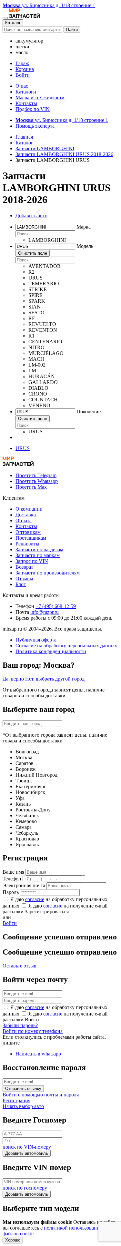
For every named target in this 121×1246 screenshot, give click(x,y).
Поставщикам (30, 538)
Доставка (25, 514)
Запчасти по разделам (39, 549)
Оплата (23, 520)
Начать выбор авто (23, 1106)
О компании (29, 509)
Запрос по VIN (31, 561)
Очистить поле (32, 253)
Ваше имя (13, 872)
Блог (20, 584)
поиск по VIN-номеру (27, 1147)
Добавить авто (31, 215)
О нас (21, 86)
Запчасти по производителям (47, 572)
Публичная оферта (35, 640)
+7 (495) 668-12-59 (55, 606)
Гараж (22, 63)
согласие (34, 899)
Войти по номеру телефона (33, 1031)
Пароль (11, 892)
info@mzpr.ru (44, 612)
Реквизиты (27, 543)
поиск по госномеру (25, 1188)
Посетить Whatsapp (36, 481)
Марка (83, 227)
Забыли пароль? (20, 1025)
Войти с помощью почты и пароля (41, 1094)
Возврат (24, 567)
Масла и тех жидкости (40, 97)
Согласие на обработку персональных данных (66, 645)
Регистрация (16, 1100)
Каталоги (25, 91)
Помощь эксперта (35, 126)
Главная (24, 137)
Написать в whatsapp (38, 1053)
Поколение (88, 411)
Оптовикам (28, 532)
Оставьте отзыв (19, 965)
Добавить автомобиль (26, 1153)
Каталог (13, 22)
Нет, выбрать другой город (55, 679)
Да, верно (13, 679)
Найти (72, 29)
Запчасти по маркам (37, 555)
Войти (22, 75)
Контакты (26, 103)
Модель (84, 246)
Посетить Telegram (35, 475)
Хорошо (12, 1240)
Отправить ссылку (23, 1088)
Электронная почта (24, 885)
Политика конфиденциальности (50, 651)
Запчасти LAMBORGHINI (44, 148)
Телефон (12, 878)
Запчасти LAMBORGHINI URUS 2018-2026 (64, 154)
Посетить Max (31, 487)
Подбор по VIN (32, 109)
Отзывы (24, 578)
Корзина (24, 69)
